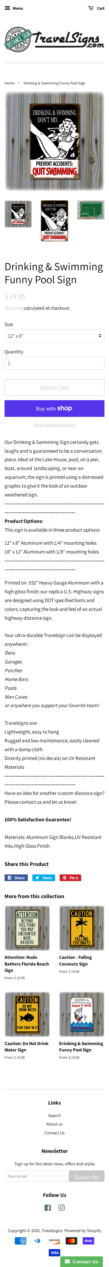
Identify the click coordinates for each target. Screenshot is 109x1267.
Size (9, 324)
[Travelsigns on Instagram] (61, 1209)
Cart (100, 8)
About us (54, 1124)
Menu (17, 8)
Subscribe (86, 1177)
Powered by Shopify (82, 1230)
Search (54, 1115)
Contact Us (54, 1133)
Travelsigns (52, 1230)
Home (9, 83)
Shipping (14, 308)
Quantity (14, 351)
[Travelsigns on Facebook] (47, 1209)
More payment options (55, 424)
